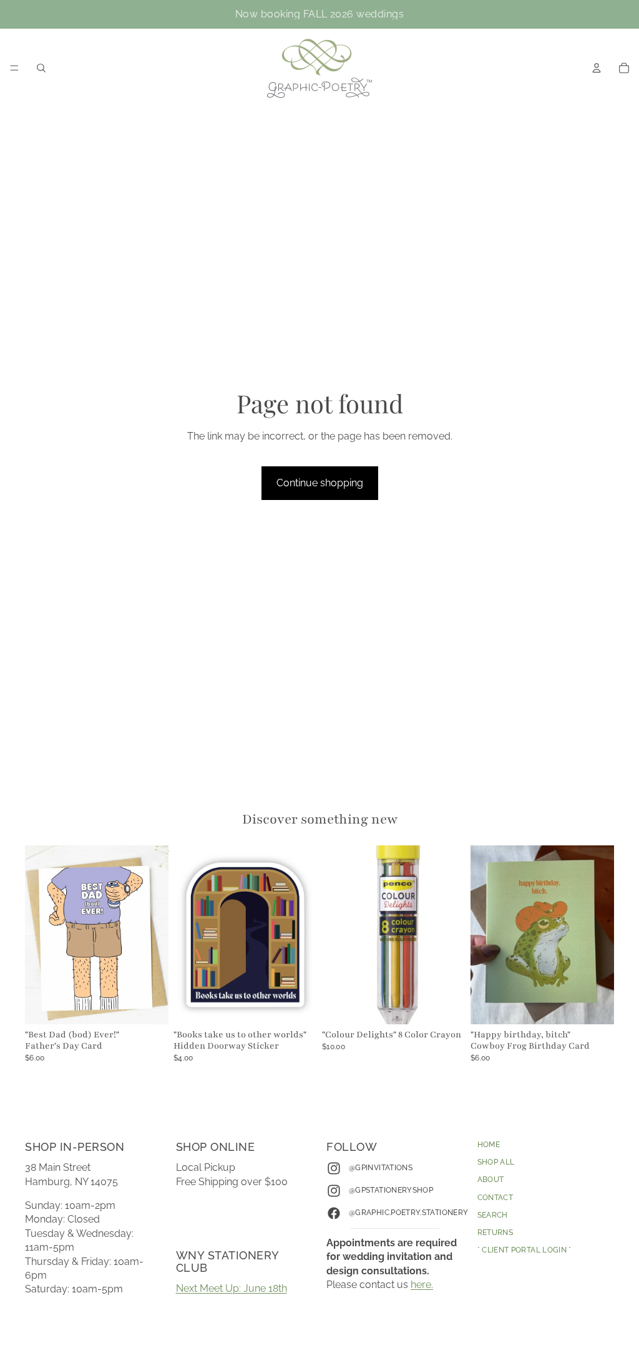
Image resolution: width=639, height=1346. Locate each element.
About (490, 1179)
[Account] (596, 68)
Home (488, 1144)
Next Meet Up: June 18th (231, 1288)
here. (422, 1285)
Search (492, 1215)
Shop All (496, 1162)
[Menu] (14, 68)
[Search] (41, 68)
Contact (495, 1197)
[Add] (149, 1005)
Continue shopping (319, 483)
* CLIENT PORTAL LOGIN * (524, 1250)
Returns (495, 1232)
